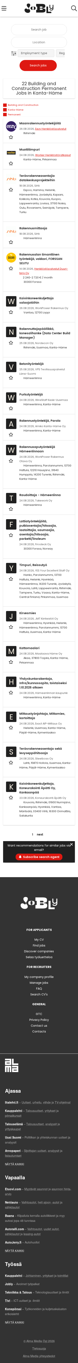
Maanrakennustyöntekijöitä (40, 123)
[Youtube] (53, 918)
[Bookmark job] (11, 137)
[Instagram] (33, 918)
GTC (39, 1014)
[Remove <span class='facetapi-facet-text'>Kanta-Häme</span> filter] (5, 110)
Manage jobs (39, 983)
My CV (39, 940)
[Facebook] (26, 918)
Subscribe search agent (41, 857)
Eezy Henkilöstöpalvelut (50, 129)
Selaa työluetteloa (39, 957)
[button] (15, 53)
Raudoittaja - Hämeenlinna (40, 495)
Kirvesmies (27, 613)
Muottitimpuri (29, 149)
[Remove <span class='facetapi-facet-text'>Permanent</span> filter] (5, 114)
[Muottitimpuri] (11, 152)
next (40, 834)
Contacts (39, 1031)
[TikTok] (47, 918)
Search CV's (39, 994)
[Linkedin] (40, 918)
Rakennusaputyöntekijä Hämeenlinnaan (37, 449)
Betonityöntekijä (31, 364)
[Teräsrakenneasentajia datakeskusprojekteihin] (11, 179)
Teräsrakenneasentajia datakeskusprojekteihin (37, 178)
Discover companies (39, 951)
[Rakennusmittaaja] (11, 231)
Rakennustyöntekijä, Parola (40, 421)
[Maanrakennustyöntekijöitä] (11, 126)
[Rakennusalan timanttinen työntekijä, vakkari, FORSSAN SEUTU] (11, 257)
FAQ (39, 988)
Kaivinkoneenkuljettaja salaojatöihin (36, 300)
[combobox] (39, 29)
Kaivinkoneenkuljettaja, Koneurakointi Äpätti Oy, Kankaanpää (37, 788)
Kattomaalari (29, 648)
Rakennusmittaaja (33, 228)
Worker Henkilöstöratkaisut (53, 155)
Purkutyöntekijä (31, 394)
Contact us (39, 1026)
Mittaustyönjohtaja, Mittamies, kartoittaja (42, 716)
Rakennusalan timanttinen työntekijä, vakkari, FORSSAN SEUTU (40, 259)
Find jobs (39, 945)
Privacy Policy (39, 1020)
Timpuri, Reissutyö (33, 565)
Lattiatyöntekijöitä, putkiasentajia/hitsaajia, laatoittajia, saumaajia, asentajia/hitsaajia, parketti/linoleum (38, 530)
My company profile (39, 977)
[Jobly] (39, 8)
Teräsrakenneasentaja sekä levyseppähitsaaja (40, 751)
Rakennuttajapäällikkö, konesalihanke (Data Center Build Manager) (44, 333)
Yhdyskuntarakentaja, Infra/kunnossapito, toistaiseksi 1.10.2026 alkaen (43, 683)
